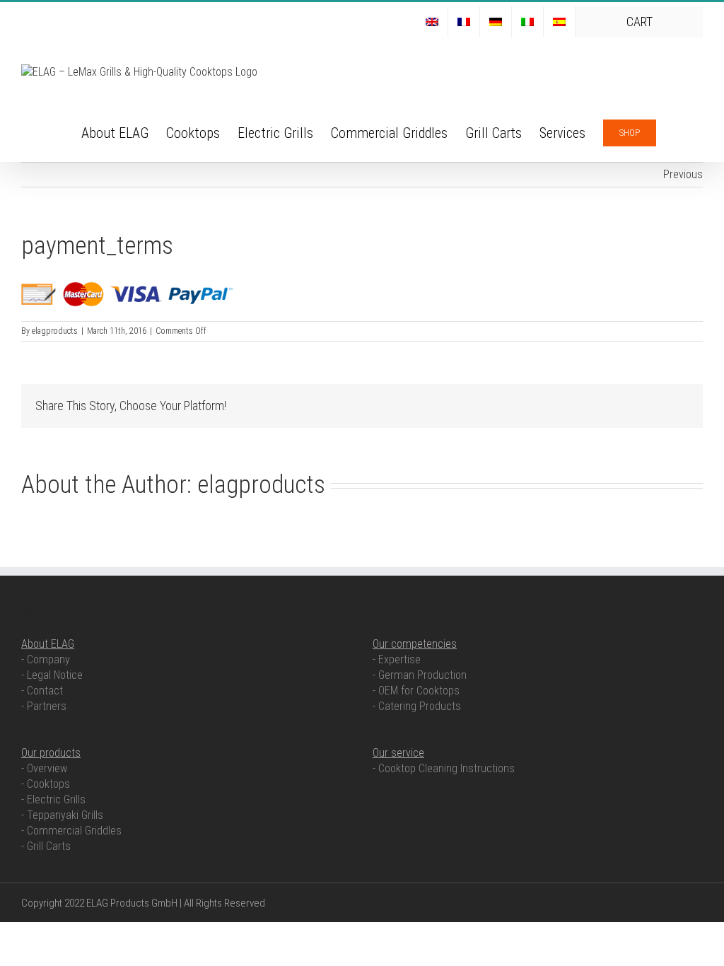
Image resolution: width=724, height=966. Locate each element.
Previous (683, 174)
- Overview (44, 768)
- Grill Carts (46, 846)
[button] (679, 131)
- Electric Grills (53, 799)
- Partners (43, 706)
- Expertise (397, 659)
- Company (45, 659)
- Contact (42, 690)
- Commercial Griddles (71, 830)
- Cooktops (45, 784)
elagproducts (55, 331)
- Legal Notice (52, 675)
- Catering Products (417, 706)
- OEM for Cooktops (416, 690)
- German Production (420, 675)
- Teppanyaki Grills (62, 815)
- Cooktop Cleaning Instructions (444, 768)
